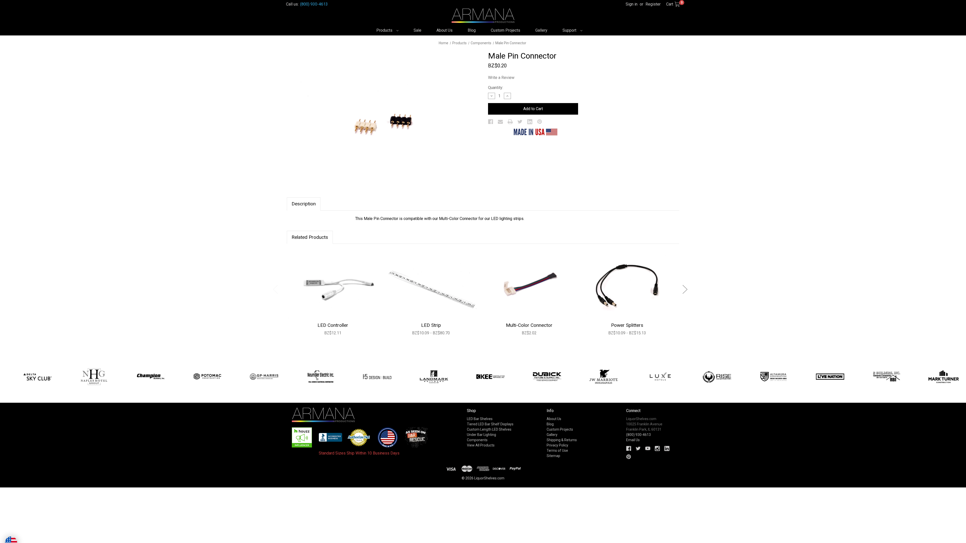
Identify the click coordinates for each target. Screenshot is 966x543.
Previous (275, 289)
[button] (302, 437)
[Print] (510, 122)
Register (653, 4)
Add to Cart (333, 284)
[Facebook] (490, 122)
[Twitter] (519, 122)
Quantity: (495, 87)
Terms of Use (557, 450)
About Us (444, 30)
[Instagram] (657, 448)
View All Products (481, 445)
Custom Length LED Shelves (489, 429)
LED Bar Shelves (480, 419)
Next (685, 289)
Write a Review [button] (501, 77)
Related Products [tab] (310, 237)
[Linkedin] (529, 122)
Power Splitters (627, 325)
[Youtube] (647, 448)
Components (477, 440)
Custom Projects (505, 30)
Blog (472, 30)
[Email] (500, 122)
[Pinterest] (539, 122)
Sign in (631, 4)
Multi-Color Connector (529, 325)
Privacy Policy (557, 445)
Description (304, 204)
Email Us (633, 440)
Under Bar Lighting (481, 435)
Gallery (541, 30)
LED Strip (431, 325)
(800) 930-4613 (314, 4)
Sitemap (553, 456)
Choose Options (431, 284)
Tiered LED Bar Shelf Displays (490, 424)
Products (384, 30)
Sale (417, 30)
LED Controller (332, 325)
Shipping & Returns (562, 440)
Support (569, 30)
